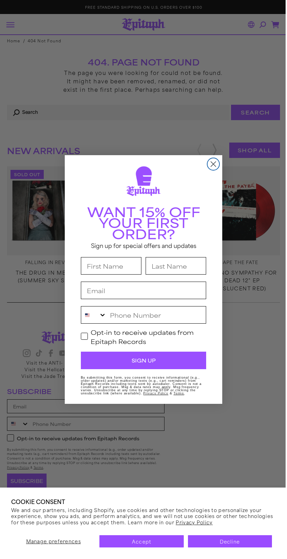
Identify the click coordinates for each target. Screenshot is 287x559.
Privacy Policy (229, 522)
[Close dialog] (211, 164)
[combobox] (91, 314)
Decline (226, 541)
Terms (176, 393)
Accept (139, 541)
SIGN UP (141, 360)
